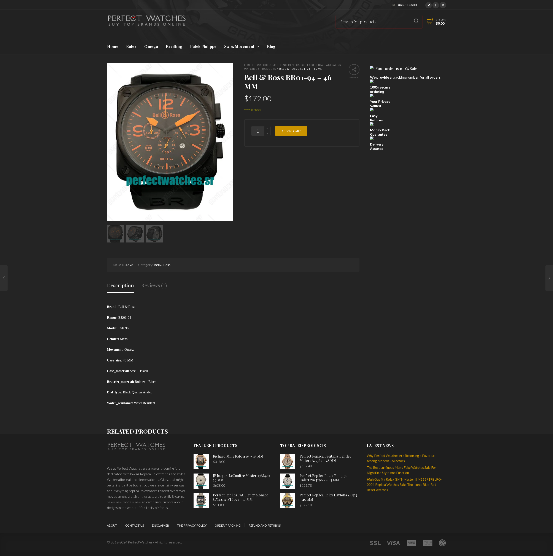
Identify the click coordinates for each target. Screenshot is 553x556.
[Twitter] (428, 4)
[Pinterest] (443, 4)
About (112, 525)
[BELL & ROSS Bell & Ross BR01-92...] (4, 278)
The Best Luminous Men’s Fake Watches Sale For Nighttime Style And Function (401, 470)
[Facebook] (435, 4)
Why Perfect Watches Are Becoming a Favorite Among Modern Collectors (401, 458)
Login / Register (407, 4)
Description (120, 285)
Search (416, 21)
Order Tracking (228, 525)
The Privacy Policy (192, 525)
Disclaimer (160, 525)
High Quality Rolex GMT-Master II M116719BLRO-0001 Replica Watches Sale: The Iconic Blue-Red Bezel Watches (404, 484)
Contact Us (134, 525)
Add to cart (291, 131)
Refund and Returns (265, 525)
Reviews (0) (154, 285)
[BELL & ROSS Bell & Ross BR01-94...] (549, 278)
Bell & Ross (162, 265)
